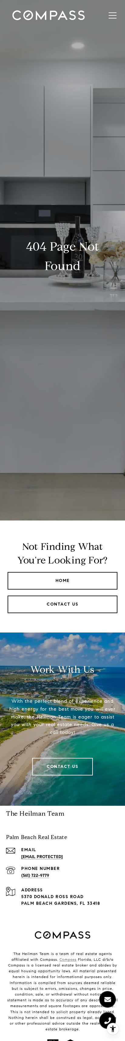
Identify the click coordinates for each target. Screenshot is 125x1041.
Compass (67, 959)
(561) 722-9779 (35, 875)
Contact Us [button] (62, 604)
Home (63, 580)
